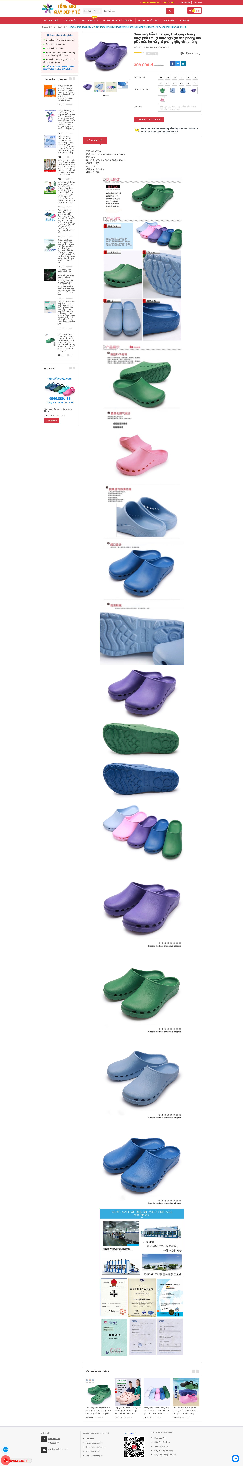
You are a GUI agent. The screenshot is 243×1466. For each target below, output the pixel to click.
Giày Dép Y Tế (59, 27)
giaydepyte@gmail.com (58, 1449)
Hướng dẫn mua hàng (94, 1442)
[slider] (139, 53)
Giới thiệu (90, 1438)
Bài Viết (170, 20)
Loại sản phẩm (90, 11)
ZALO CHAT (130, 1433)
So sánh (198, 2)
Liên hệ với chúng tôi (94, 1455)
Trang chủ (52, 20)
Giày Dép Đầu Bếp (162, 1442)
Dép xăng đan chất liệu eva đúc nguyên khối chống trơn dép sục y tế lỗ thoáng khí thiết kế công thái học (98, 1411)
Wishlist (187, 2)
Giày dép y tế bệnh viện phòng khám (58, 410)
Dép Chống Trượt (161, 1446)
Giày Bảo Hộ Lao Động (163, 1450)
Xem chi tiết (51, 421)
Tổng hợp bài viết (93, 1451)
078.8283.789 (53, 1442)
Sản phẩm (71, 20)
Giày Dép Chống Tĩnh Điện (119, 20)
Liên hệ (185, 20)
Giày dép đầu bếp (149, 20)
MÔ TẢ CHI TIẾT (95, 140)
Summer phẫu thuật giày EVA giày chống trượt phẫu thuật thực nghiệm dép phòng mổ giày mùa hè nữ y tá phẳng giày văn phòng (127, 26)
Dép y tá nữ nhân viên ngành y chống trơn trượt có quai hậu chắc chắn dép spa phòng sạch (128, 1411)
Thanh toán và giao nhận (96, 1447)
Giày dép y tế (91, 20)
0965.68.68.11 (54, 1438)
